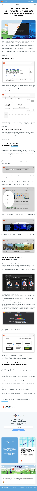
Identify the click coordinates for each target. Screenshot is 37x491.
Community (20, 487)
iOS (10, 42)
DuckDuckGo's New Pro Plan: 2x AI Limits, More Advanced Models (9, 458)
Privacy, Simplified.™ (30, 1)
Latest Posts (14, 487)
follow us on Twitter (14, 399)
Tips (9, 4)
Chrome (5, 44)
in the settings (30, 123)
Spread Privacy (3, 487)
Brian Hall (14, 259)
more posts (9, 407)
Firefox (2, 44)
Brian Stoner (14, 146)
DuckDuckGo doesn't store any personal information (13, 382)
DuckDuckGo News (18, 18)
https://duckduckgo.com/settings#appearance (9, 330)
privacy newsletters (4, 401)
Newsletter (17, 4)
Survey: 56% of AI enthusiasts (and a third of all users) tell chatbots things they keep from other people (9, 449)
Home (2, 4)
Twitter (17, 487)
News (35, 4)
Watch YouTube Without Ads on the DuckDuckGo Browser (9, 454)
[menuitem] (2, 4)
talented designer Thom (29, 265)
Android (12, 42)
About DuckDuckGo (33, 487)
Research (26, 4)
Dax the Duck (8, 406)
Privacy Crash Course (26, 487)
